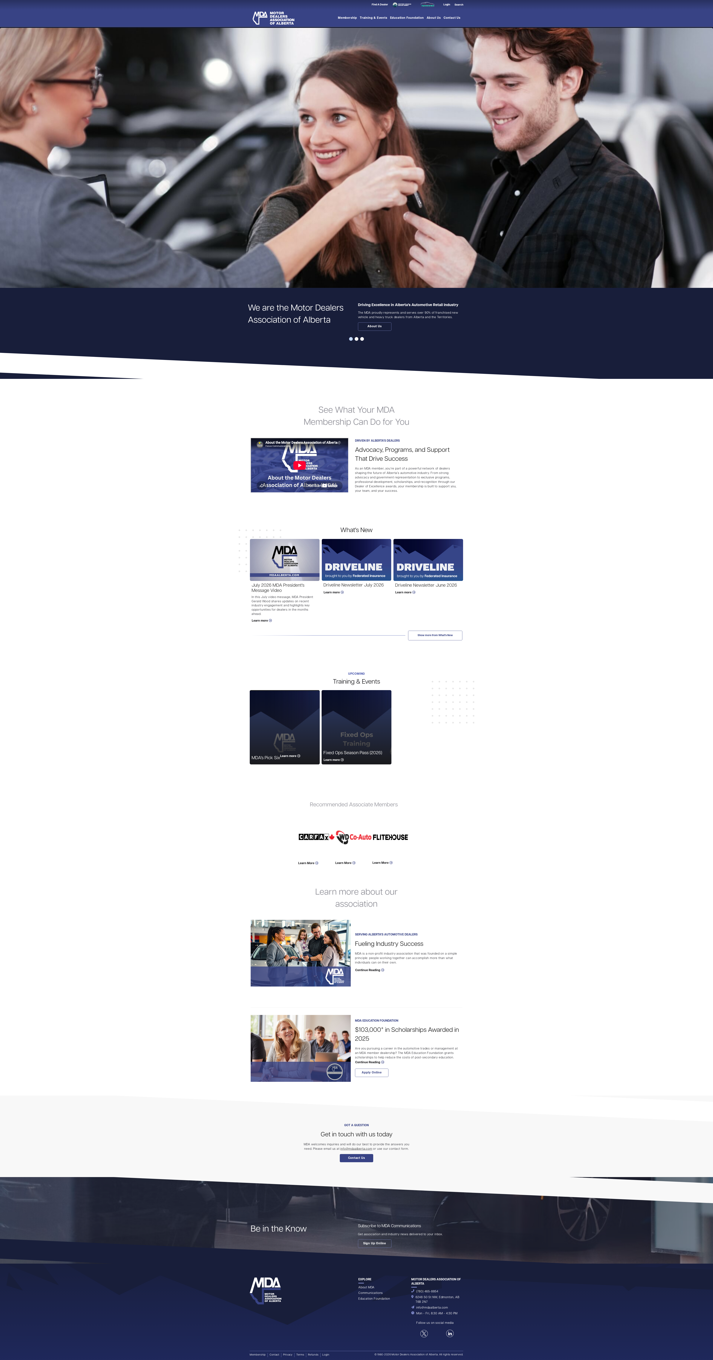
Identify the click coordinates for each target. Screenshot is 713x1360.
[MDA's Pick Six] (285, 727)
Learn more (260, 620)
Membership (347, 18)
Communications (370, 1293)
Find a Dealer (380, 4)
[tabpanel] (356, 182)
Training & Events (373, 18)
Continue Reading (367, 970)
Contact (274, 1354)
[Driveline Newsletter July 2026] (356, 560)
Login (325, 1354)
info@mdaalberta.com (356, 1149)
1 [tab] (351, 339)
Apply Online (372, 1072)
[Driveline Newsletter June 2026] (428, 560)
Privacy (287, 1354)
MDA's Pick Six (266, 758)
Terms (300, 1354)
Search (459, 5)
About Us (434, 18)
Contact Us (452, 18)
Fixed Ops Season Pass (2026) (352, 753)
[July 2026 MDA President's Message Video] (285, 560)
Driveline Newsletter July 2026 (353, 585)
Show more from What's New (435, 635)
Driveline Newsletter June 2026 (426, 585)
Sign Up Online (374, 1243)
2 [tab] (356, 339)
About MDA (366, 1287)
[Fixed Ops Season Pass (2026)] (357, 727)
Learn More (306, 863)
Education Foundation (407, 18)
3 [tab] (362, 339)
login (446, 4)
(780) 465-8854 (427, 1291)
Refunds (313, 1354)
